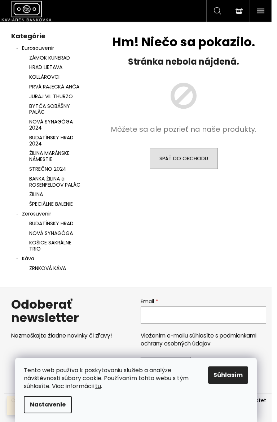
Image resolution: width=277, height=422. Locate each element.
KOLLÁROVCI (44, 77)
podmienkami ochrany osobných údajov (198, 339)
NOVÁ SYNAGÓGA (51, 233)
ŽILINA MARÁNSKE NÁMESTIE (49, 156)
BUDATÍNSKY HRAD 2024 (51, 140)
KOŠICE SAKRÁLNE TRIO (50, 245)
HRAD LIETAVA (45, 67)
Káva (28, 258)
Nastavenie (48, 404)
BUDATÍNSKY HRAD (51, 223)
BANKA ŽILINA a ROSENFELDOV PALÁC (54, 181)
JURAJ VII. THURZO (51, 96)
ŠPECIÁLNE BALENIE (51, 204)
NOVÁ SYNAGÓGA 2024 (51, 124)
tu (98, 386)
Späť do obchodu (183, 158)
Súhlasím (228, 375)
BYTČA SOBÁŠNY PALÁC (49, 109)
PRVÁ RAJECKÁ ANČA (54, 86)
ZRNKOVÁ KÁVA (47, 268)
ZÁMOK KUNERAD (49, 57)
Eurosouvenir (38, 48)
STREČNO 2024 (47, 169)
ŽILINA (36, 194)
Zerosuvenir (36, 213)
